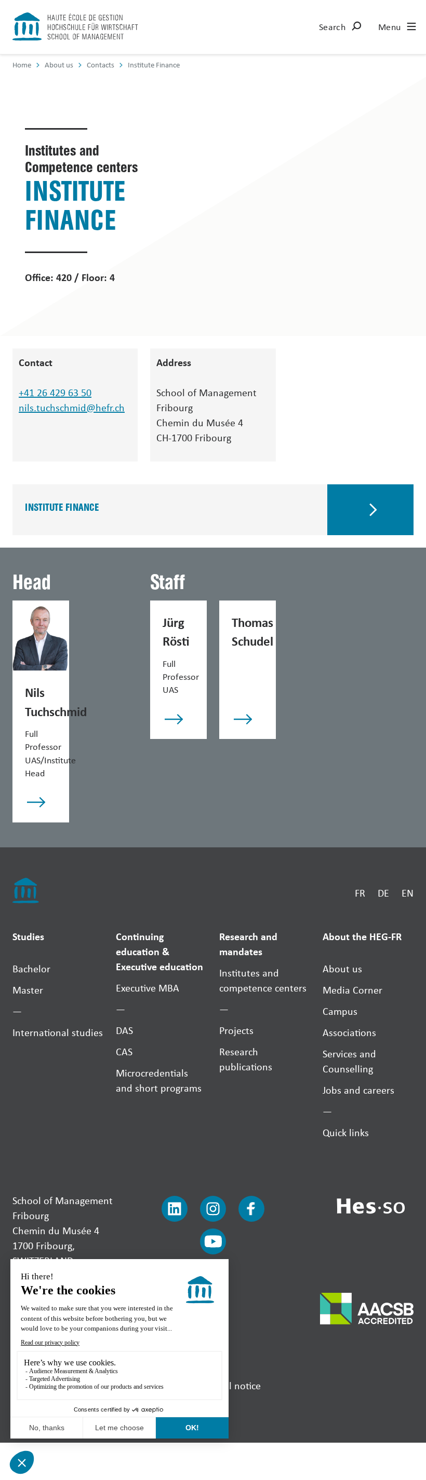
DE (383, 893)
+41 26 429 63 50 (55, 392)
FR (360, 893)
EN (408, 893)
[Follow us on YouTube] (213, 1241)
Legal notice (235, 1385)
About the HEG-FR (362, 936)
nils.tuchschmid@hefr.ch (72, 407)
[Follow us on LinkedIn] (175, 1209)
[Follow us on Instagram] (213, 1209)
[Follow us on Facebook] (251, 1209)
